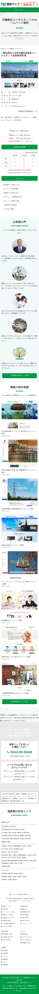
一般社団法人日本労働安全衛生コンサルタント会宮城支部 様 (18, 54)
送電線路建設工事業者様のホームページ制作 (18, 509)
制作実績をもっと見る (20, 701)
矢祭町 (12, 863)
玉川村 (9, 857)
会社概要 (5, 953)
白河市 (5, 860)
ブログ (4, 962)
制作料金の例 (26, 912)
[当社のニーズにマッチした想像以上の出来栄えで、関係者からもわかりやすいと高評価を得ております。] (19, 252)
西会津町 (16, 835)
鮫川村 (20, 863)
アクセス (5, 956)
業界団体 (18, 120)
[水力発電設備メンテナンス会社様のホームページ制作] (20, 427)
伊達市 (10, 846)
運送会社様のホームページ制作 (13, 545)
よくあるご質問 (8, 209)
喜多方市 (13, 826)
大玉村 (20, 849)
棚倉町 (7, 863)
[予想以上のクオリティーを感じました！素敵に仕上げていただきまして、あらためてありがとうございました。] (19, 359)
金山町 (14, 832)
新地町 (16, 873)
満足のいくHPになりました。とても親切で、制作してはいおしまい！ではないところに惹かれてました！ (19, 338)
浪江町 (14, 879)
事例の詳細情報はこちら (29, 111)
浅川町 (19, 857)
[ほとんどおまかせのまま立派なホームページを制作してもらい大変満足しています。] (19, 306)
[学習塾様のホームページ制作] (20, 616)
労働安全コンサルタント (22, 117)
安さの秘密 (25, 915)
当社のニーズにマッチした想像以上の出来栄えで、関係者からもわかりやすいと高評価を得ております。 (19, 258)
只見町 (22, 838)
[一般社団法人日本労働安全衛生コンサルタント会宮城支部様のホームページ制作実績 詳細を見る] (19, 74)
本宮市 (11, 849)
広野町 (24, 876)
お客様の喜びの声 (7, 937)
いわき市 (5, 870)
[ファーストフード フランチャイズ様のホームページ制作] (20, 577)
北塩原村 (10, 835)
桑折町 (19, 846)
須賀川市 (10, 852)
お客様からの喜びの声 (10, 193)
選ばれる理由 (6, 940)
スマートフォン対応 (8, 912)
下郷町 (11, 838)
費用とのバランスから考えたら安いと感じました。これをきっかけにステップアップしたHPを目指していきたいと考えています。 (19, 286)
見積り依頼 (25, 917)
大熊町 (10, 879)
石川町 (4, 857)
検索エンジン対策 (7, 915)
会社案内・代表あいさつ (11, 184)
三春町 (9, 855)
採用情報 (5, 965)
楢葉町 (5, 876)
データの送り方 (26, 940)
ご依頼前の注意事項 (13, 141)
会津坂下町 (10, 829)
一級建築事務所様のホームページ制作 (15, 693)
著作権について (27, 982)
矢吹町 (30, 860)
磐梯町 (22, 835)
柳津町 (17, 829)
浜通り (8, 866)
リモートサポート (27, 937)
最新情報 (5, 959)
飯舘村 (21, 873)
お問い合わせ (26, 920)
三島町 (9, 832)
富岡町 (10, 876)
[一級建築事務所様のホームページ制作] (20, 689)
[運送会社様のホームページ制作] (20, 541)
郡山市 (5, 852)
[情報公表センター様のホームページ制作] (20, 652)
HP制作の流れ (6, 920)
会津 (7, 822)
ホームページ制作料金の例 (12, 197)
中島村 (25, 860)
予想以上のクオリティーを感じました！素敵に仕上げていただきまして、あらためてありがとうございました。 (19, 365)
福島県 (4, 822)
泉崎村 (20, 860)
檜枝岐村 (16, 838)
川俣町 (29, 846)
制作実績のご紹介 (7, 934)
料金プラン (25, 909)
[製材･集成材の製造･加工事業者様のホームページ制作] (20, 466)
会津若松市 (6, 826)
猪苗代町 (27, 835)
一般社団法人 (8, 117)
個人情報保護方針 (14, 982)
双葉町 (5, 879)
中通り (8, 842)
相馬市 (5, 873)
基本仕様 (5, 909)
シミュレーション (27, 923)
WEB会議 (25, 934)
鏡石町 (24, 855)
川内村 (14, 876)
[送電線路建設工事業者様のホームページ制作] (20, 504)
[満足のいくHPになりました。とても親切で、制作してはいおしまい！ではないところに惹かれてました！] (19, 331)
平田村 (14, 857)
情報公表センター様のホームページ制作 (16, 657)
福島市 (5, 846)
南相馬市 (10, 873)
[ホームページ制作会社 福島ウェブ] (20, 894)
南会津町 (27, 838)
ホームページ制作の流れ (11, 201)
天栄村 (29, 855)
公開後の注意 (26, 942)
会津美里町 (25, 832)
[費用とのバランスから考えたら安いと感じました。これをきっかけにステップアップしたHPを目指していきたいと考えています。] (19, 279)
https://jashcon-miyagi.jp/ (18, 106)
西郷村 (16, 860)
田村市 (16, 852)
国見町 (24, 846)
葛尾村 (19, 876)
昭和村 (19, 832)
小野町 (14, 855)
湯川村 (22, 829)
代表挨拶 (5, 950)
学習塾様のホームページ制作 (12, 620)
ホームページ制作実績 (10, 189)
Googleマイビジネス (8, 917)
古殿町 (24, 857)
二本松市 (5, 849)
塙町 (15, 863)
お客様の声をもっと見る (20, 375)
